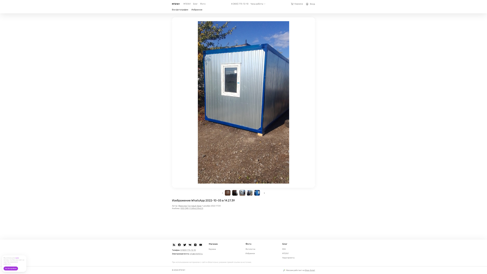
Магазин (213, 244)
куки (17, 258)
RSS (284, 249)
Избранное (197, 9)
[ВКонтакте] (190, 245)
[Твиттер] (185, 245)
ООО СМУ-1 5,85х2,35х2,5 (191, 208)
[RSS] (174, 245)
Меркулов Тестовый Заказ (190, 206)
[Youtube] (201, 245)
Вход (312, 4)
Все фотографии (180, 9)
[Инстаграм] (195, 245)
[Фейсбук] (179, 245)
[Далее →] (243, 183)
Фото (202, 4)
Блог (195, 4)
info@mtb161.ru (196, 254)
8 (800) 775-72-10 (239, 4)
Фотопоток (250, 249)
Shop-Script (310, 270)
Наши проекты (288, 258)
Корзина (212, 249)
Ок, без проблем (10, 268)
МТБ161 (175, 4)
